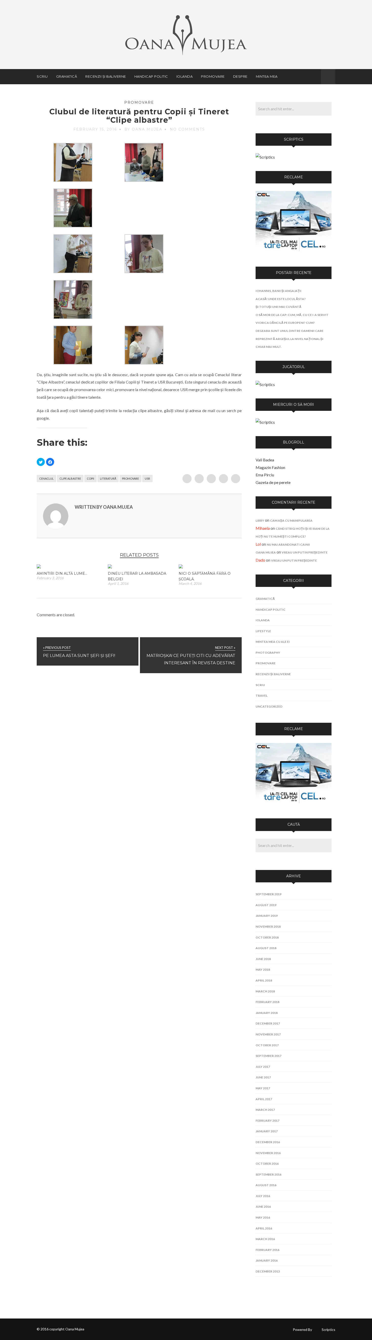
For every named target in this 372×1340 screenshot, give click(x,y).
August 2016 (266, 1185)
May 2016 (263, 1217)
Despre (240, 76)
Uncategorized (269, 706)
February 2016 (267, 1250)
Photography (268, 652)
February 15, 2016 (95, 129)
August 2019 (266, 905)
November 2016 (268, 1153)
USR (147, 478)
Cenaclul (46, 478)
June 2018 (263, 959)
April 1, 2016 (118, 583)
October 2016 (267, 1163)
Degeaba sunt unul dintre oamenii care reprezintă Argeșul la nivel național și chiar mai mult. (289, 339)
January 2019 (267, 916)
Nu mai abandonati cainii (288, 544)
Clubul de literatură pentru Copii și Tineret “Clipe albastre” (139, 116)
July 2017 (263, 1067)
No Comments (187, 129)
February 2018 (267, 1002)
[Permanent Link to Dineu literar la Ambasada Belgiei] (110, 566)
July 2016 (263, 1196)
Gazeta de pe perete (273, 482)
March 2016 (265, 1239)
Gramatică (66, 76)
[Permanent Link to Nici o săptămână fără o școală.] (181, 566)
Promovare (213, 76)
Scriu (42, 76)
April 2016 (264, 1228)
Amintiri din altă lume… (62, 573)
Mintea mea (267, 76)
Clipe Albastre (70, 478)
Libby (260, 520)
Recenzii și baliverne (105, 76)
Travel (261, 695)
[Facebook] (314, 76)
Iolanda (184, 76)
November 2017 (268, 1034)
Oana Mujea (266, 552)
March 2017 (265, 1110)
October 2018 (267, 937)
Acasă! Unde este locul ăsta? (281, 299)
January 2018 (267, 1013)
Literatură (108, 478)
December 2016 (268, 1142)
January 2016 (267, 1260)
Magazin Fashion (270, 467)
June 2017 (263, 1077)
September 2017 (268, 1056)
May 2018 (263, 969)
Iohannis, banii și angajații (278, 291)
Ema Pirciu (265, 474)
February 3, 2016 (50, 578)
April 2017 (264, 1099)
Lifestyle (263, 631)
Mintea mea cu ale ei (273, 642)
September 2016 (268, 1174)
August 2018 (266, 948)
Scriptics (328, 1329)
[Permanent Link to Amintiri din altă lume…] (39, 566)
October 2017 (267, 1045)
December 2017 (268, 1023)
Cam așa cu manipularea (291, 520)
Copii (90, 478)
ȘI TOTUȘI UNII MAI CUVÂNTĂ (278, 307)
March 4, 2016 (190, 583)
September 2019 (268, 894)
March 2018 (265, 991)
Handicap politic (151, 76)
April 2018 (264, 980)
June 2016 (263, 1206)
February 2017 (267, 1120)
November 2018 (268, 926)
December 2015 (268, 1271)
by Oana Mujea (143, 129)
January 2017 (267, 1131)
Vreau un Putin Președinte (304, 552)
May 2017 (263, 1088)
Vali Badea (265, 459)
